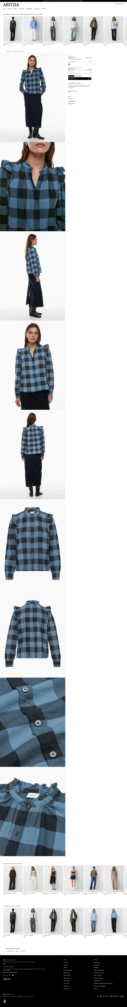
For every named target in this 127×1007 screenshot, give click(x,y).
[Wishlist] (120, 4)
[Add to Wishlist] (22, 44)
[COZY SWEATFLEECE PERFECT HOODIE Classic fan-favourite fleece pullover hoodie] (13, 878)
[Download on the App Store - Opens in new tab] (24, 979)
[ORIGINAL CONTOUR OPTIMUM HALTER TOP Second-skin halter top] (53, 878)
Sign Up (4, 963)
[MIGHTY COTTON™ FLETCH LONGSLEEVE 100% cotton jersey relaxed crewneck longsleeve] (94, 878)
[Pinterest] (10, 975)
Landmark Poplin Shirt (88, 935)
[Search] (115, 4)
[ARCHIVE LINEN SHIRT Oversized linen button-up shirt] (73, 29)
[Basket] (117, 4)
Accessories (37, 8)
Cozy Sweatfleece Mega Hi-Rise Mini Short (72, 893)
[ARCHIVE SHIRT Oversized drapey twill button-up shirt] (114, 29)
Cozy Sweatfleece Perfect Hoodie (9, 893)
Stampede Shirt (47, 935)
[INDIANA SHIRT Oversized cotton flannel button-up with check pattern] (73, 921)
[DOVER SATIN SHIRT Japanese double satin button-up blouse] (13, 29)
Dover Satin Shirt (6, 935)
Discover (43, 8)
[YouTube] (12, 975)
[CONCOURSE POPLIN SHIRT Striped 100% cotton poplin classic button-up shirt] (114, 921)
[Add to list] (90, 78)
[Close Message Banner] (124, 0)
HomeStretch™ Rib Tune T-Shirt (29, 893)
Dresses (15, 8)
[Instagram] (7, 975)
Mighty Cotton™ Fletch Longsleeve (90, 893)
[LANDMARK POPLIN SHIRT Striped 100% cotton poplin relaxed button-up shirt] (94, 921)
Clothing (9, 8)
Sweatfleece (29, 8)
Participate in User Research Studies (10, 972)
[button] (71, 69)
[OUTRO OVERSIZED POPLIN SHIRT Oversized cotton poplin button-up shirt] (33, 29)
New (4, 8)
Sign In (122, 3)
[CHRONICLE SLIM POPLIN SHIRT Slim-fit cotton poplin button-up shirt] (53, 29)
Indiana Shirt (66, 935)
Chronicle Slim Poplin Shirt (28, 935)
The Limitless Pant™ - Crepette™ (110, 893)
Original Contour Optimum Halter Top (51, 893)
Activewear (21, 8)
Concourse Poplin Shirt (108, 935)
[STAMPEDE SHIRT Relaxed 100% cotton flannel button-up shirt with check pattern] (94, 29)
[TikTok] (4, 975)
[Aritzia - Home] (11, 4)
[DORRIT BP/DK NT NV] (69, 64)
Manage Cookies (20, 996)
